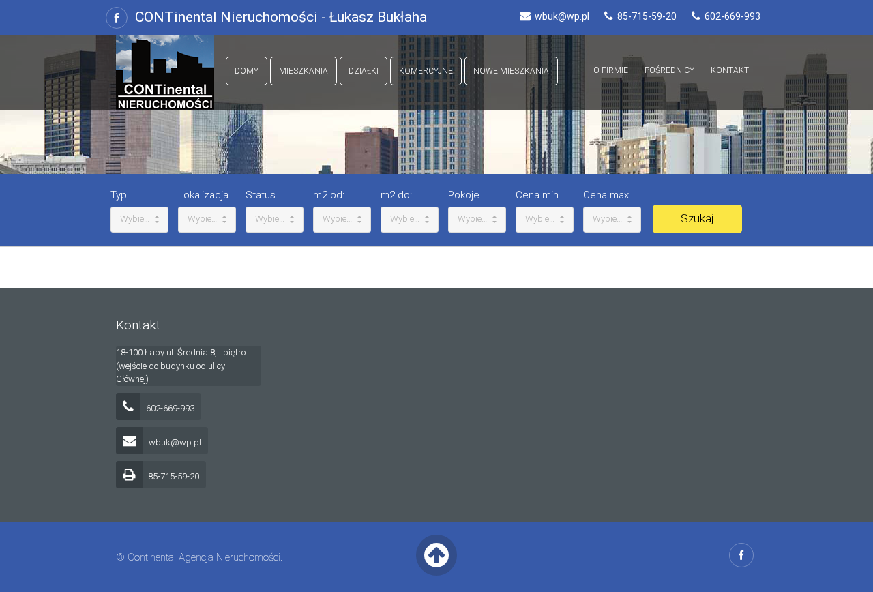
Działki (364, 71)
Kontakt (730, 70)
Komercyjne (426, 71)
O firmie (610, 70)
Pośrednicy (669, 70)
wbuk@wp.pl (174, 442)
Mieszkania (303, 71)
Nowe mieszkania (511, 71)
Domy (246, 71)
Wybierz (136, 218)
